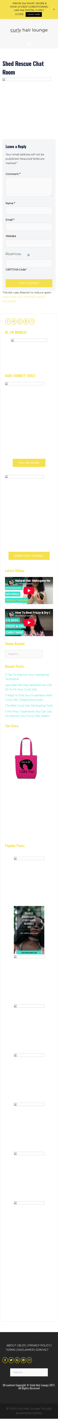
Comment (13, 174)
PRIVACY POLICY (39, 1345)
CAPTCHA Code (16, 269)
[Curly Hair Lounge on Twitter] (13, 321)
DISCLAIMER (25, 1349)
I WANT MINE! (33, 14)
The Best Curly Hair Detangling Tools (29, 705)
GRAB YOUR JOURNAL (29, 555)
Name (10, 203)
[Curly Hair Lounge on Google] (19, 321)
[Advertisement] (29, 816)
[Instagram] (29, 1360)
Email (10, 219)
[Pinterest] (23, 1360)
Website (11, 236)
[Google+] (17, 1360)
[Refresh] (28, 254)
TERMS (10, 1349)
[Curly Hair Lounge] (29, 30)
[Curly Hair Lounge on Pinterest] (26, 321)
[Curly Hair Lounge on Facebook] (7, 321)
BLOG (22, 1345)
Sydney (37, 1413)
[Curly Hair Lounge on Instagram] (31, 321)
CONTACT (42, 1349)
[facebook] (5, 1360)
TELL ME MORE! (29, 462)
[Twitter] (11, 1360)
